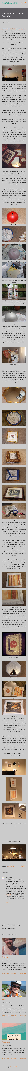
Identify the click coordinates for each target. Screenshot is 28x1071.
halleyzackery (9, 877)
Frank (8, 866)
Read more (23, 973)
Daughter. (5, 957)
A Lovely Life (10, 3)
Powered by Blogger (15, 1066)
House (12, 866)
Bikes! (4, 999)
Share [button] (22, 866)
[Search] (22, 3)
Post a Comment (11, 973)
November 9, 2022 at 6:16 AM (15, 879)
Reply (8, 902)
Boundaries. (6, 1042)
